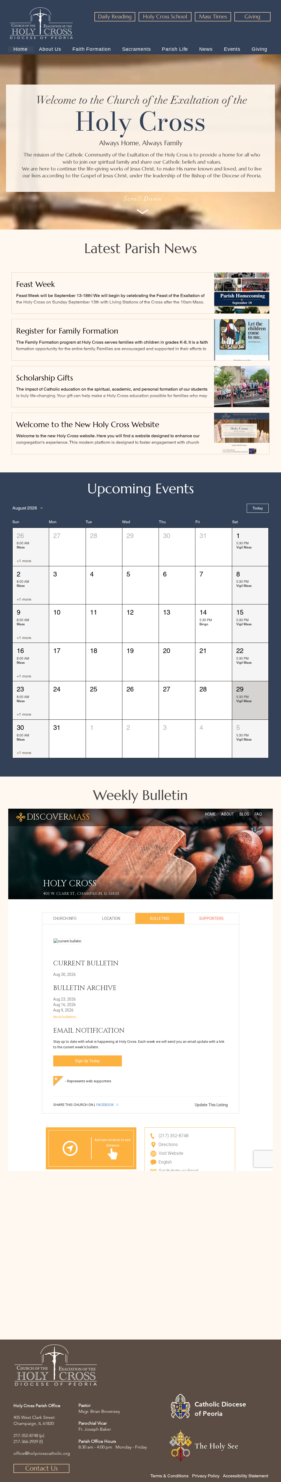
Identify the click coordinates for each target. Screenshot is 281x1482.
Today (257, 508)
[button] (30, 547)
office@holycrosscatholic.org (41, 1453)
